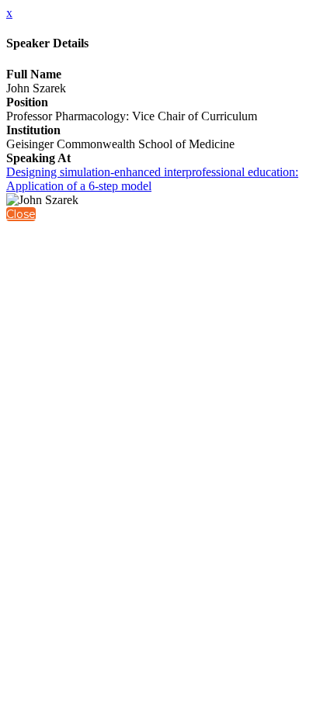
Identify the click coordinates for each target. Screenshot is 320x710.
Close (21, 214)
